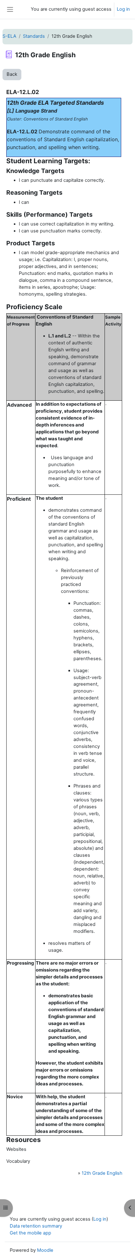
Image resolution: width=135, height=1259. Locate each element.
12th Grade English (102, 1173)
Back (12, 74)
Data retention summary (36, 1226)
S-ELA (9, 36)
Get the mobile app (30, 1233)
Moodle (45, 1250)
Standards (34, 36)
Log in (123, 9)
